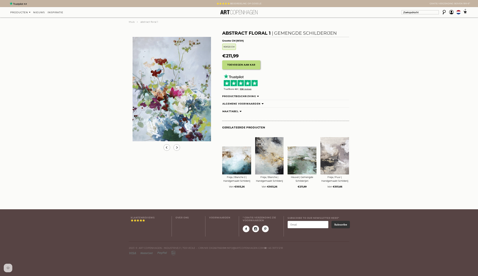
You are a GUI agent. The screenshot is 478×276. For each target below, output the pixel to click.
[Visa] (133, 252)
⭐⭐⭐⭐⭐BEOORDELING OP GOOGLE (239, 3)
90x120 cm (229, 46)
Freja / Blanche (269, 179)
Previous (167, 147)
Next (131, 4)
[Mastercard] (146, 252)
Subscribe (340, 224)
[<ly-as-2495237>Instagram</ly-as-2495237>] (255, 228)
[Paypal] (162, 252)
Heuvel (302, 179)
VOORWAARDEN (219, 217)
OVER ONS (182, 217)
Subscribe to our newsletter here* (313, 218)
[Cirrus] (173, 252)
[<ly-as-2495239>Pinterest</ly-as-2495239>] (265, 228)
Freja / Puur (334, 179)
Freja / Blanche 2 (236, 179)
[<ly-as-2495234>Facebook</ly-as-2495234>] (246, 228)
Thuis (132, 21)
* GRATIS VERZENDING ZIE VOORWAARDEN (259, 219)
